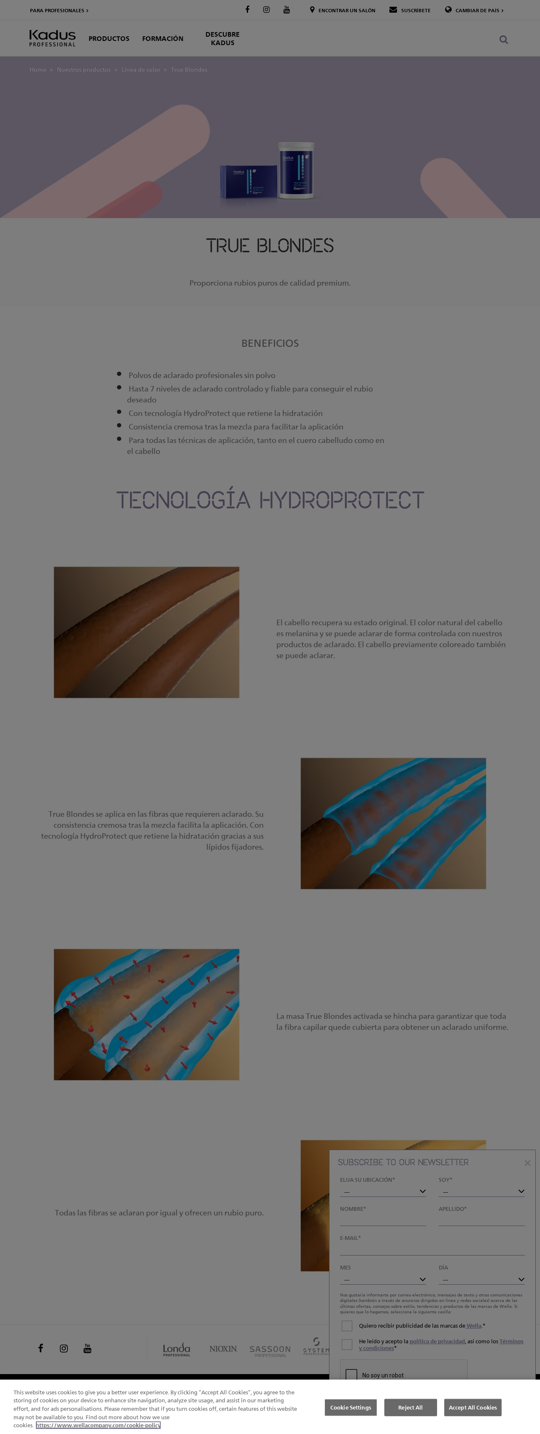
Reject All (410, 1407)
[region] (270, 1407)
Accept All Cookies (473, 1407)
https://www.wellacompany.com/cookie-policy (98, 1425)
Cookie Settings (350, 1407)
